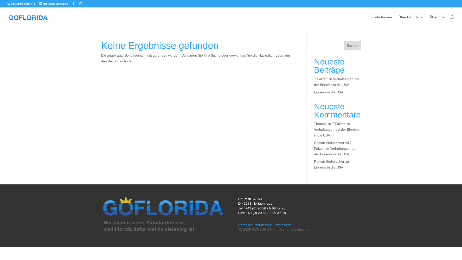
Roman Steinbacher (329, 143)
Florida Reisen (380, 17)
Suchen (352, 45)
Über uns (437, 17)
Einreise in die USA (328, 92)
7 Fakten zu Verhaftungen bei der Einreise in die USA (336, 129)
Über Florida (408, 17)
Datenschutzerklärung (255, 225)
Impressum (283, 225)
